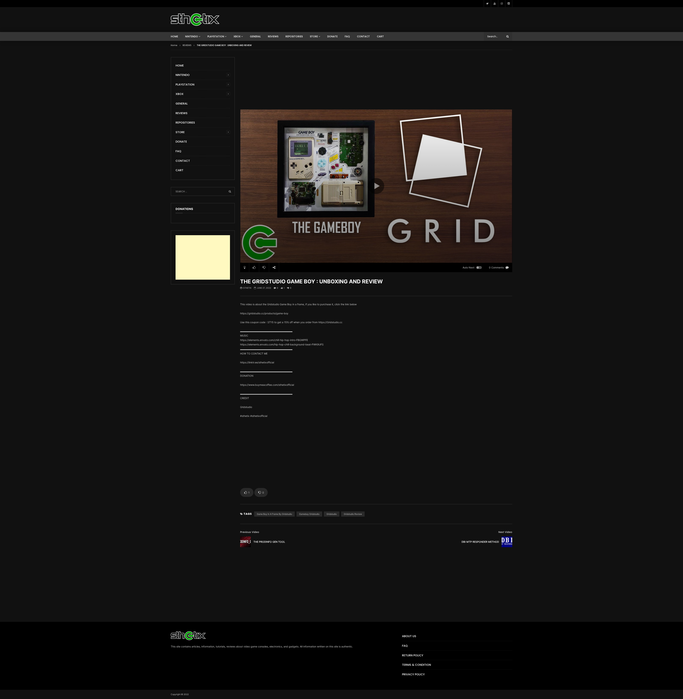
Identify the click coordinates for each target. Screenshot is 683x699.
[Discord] (508, 3)
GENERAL (255, 36)
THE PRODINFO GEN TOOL (269, 541)
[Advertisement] (376, 82)
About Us (409, 636)
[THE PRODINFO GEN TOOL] (245, 542)
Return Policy (412, 655)
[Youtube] (494, 3)
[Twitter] (487, 3)
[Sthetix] (195, 19)
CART (380, 36)
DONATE (332, 36)
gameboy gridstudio (309, 514)
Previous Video (249, 532)
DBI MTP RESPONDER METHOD (480, 541)
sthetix (247, 287)
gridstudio (332, 514)
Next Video (505, 532)
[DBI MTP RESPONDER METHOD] (507, 542)
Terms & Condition (416, 665)
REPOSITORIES (294, 36)
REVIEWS (273, 36)
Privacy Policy (413, 674)
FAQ (347, 36)
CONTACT (363, 36)
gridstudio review (353, 514)
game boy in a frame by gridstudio (274, 514)
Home (174, 45)
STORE (314, 36)
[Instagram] (501, 3)
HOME (174, 36)
